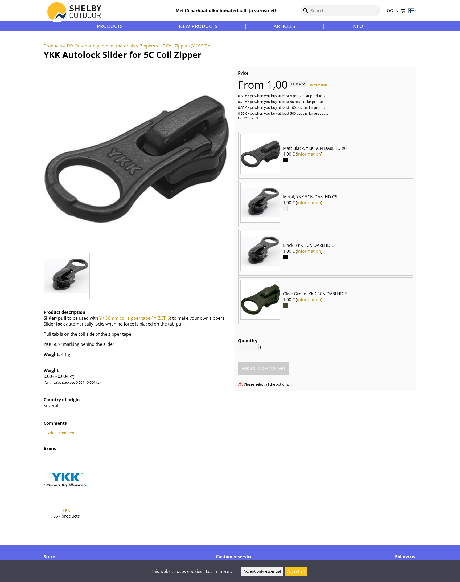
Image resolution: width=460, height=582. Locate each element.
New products (198, 26)
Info (357, 26)
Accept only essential (262, 571)
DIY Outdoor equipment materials (102, 46)
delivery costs (318, 84)
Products (110, 26)
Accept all (296, 571)
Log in (392, 11)
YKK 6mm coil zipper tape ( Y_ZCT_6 (134, 318)
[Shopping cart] (403, 11)
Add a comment (61, 432)
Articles (284, 26)
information (309, 154)
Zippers (149, 46)
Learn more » (219, 571)
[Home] (77, 16)
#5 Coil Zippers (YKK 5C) (185, 46)
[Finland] (412, 11)
